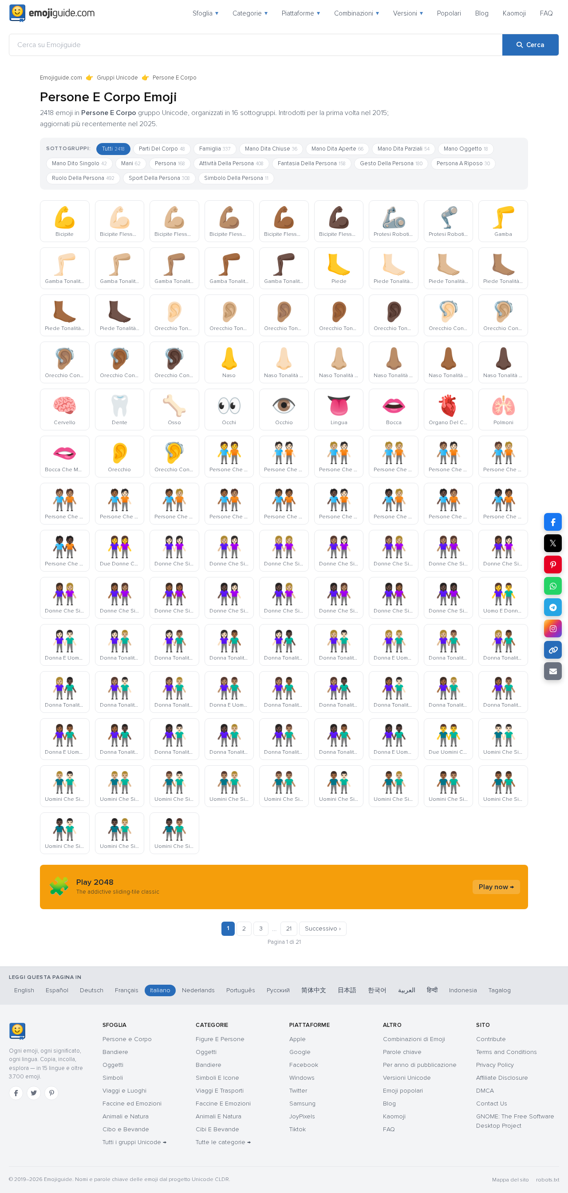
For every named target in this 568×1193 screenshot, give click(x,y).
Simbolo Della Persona (236, 178)
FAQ (546, 13)
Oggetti (113, 1065)
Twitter (298, 1090)
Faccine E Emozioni (223, 1103)
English (24, 990)
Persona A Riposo (463, 163)
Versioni (408, 13)
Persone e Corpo (127, 1039)
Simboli (113, 1078)
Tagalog (500, 990)
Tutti (113, 148)
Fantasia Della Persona (312, 163)
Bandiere (115, 1052)
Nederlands (198, 990)
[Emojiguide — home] (52, 13)
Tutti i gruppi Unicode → (134, 1142)
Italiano (160, 990)
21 (289, 928)
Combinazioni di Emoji (414, 1039)
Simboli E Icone (217, 1078)
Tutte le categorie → (223, 1142)
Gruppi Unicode (117, 77)
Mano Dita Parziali (404, 148)
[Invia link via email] (553, 671)
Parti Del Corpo (162, 148)
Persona (170, 163)
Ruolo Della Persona (83, 178)
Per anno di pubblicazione (420, 1065)
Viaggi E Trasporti (220, 1090)
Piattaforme (301, 13)
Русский (278, 990)
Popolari (449, 13)
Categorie (250, 13)
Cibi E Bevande (217, 1129)
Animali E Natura (218, 1116)
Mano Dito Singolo (79, 163)
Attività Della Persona (231, 163)
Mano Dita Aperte (337, 148)
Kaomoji (514, 13)
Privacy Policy (495, 1065)
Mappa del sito (510, 1180)
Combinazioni (356, 13)
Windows (302, 1078)
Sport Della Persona (159, 178)
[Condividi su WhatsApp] (553, 586)
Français (126, 990)
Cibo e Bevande (126, 1129)
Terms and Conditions (506, 1052)
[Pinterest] (51, 1093)
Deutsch (91, 990)
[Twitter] (34, 1093)
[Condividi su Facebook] (553, 522)
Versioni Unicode (407, 1078)
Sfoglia (205, 13)
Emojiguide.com (61, 77)
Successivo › (323, 928)
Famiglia (215, 148)
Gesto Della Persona (391, 163)
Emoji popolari (403, 1090)
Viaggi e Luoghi (124, 1090)
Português (240, 990)
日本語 (347, 990)
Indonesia (463, 990)
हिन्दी (432, 990)
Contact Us (491, 1103)
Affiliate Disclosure (502, 1078)
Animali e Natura (126, 1116)
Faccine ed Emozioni (132, 1103)
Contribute (491, 1039)
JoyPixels (302, 1116)
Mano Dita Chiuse (271, 148)
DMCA (485, 1090)
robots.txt (547, 1180)
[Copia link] (553, 650)
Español (57, 990)
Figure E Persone (220, 1039)
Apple (297, 1039)
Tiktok (297, 1129)
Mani (131, 163)
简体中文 (313, 990)
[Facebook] (16, 1093)
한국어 (377, 990)
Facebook (303, 1065)
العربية (406, 990)
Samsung (302, 1103)
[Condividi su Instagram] (553, 628)
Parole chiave (402, 1052)
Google (300, 1052)
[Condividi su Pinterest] (553, 564)
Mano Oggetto (466, 148)
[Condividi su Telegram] (553, 607)
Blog (482, 13)
